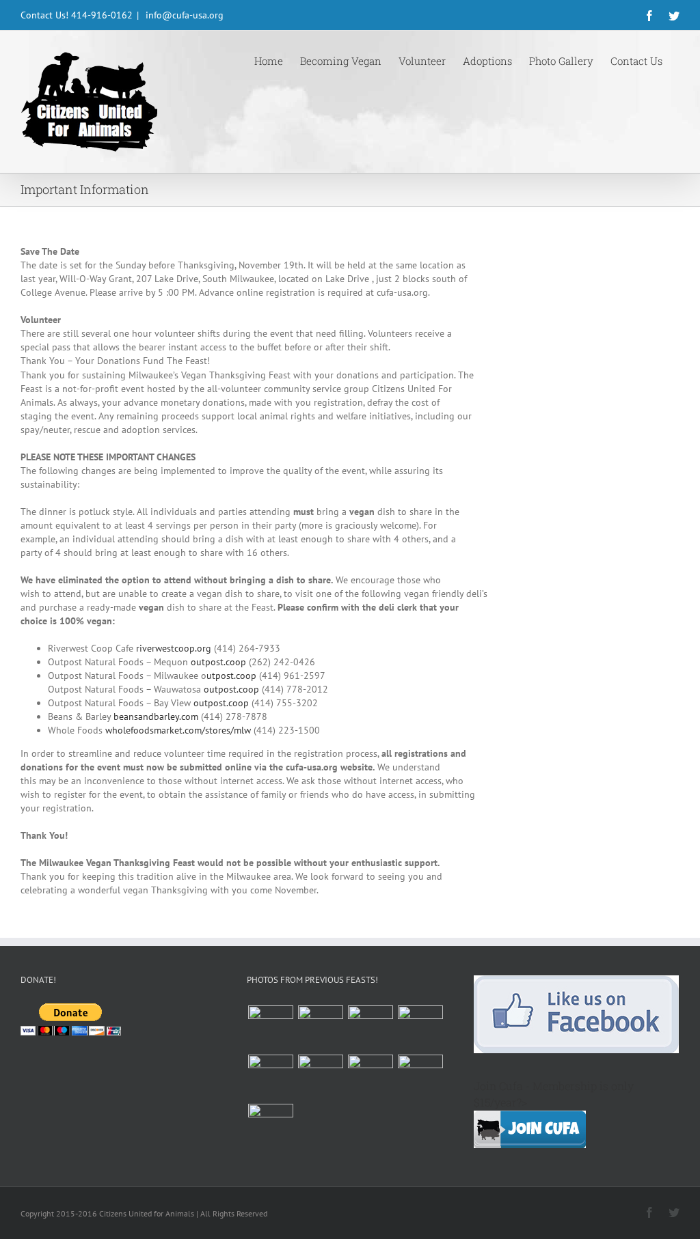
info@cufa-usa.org (183, 15)
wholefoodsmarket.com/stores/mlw (178, 730)
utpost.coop (231, 675)
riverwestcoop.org (173, 648)
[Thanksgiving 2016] (270, 1028)
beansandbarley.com (155, 716)
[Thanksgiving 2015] (320, 1028)
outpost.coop (218, 662)
